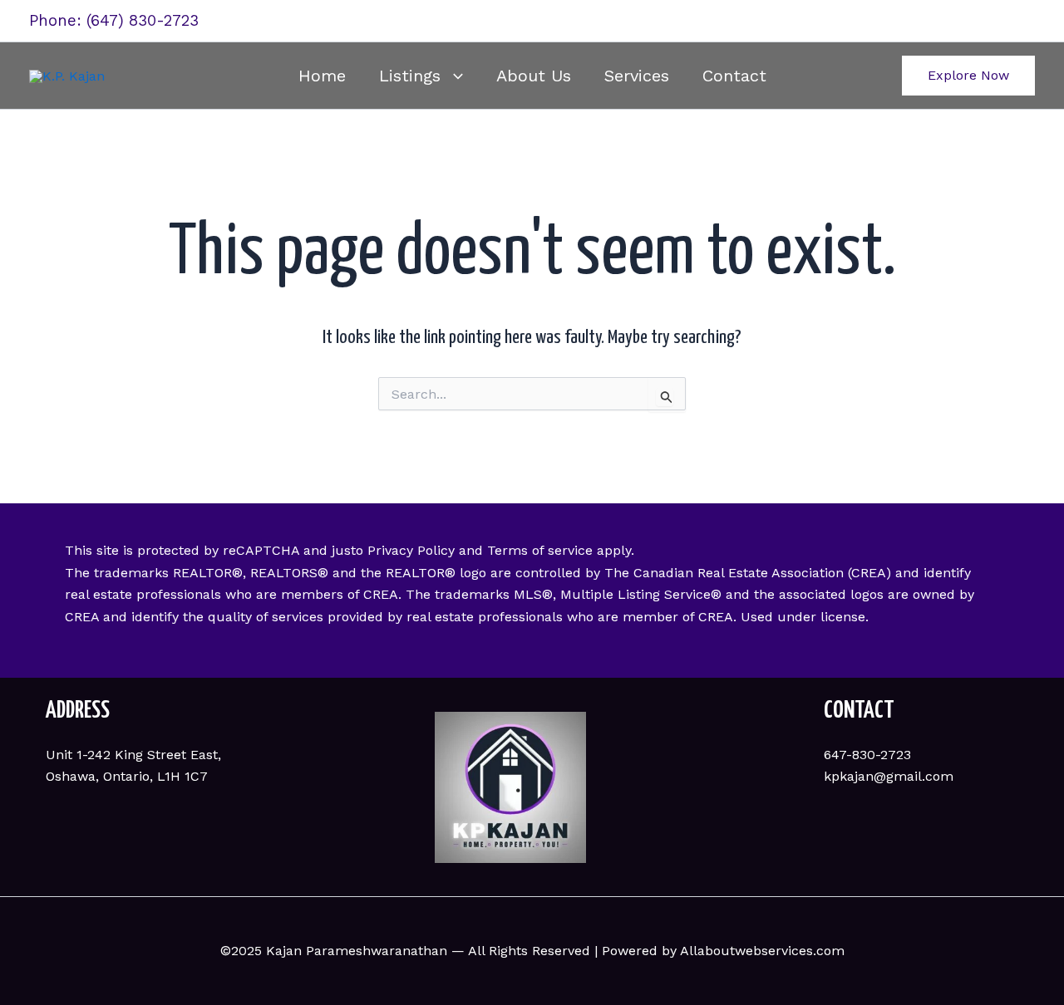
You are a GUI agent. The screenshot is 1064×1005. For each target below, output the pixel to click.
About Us (533, 76)
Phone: (57, 21)
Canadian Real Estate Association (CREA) (762, 573)
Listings (410, 76)
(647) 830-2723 (142, 21)
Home (322, 76)
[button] (452, 75)
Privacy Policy (411, 550)
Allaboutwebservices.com (762, 950)
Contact (734, 76)
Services (636, 76)
